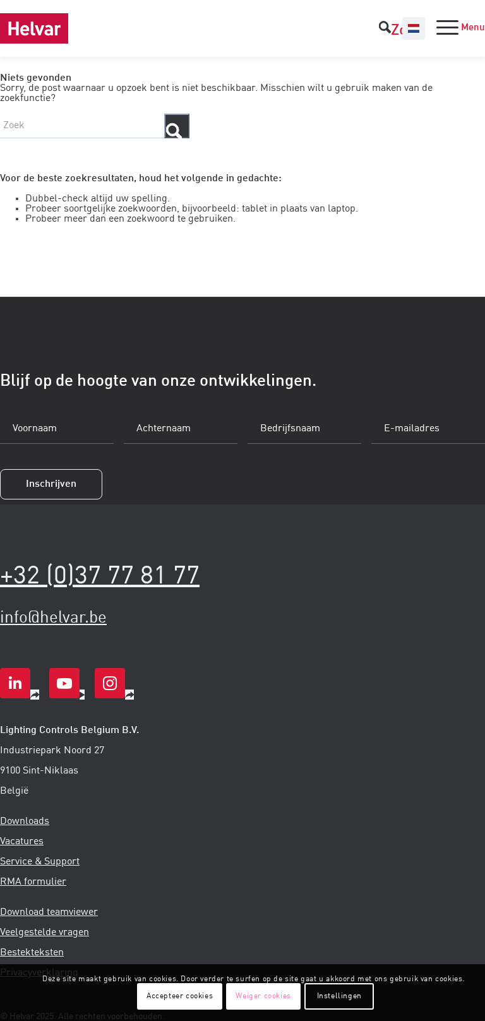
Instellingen (339, 996)
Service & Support (40, 862)
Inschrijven (51, 484)
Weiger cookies (263, 996)
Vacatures (22, 842)
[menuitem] (395, 28)
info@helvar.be (53, 618)
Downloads (24, 821)
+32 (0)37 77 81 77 (100, 576)
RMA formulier (33, 882)
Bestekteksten (32, 953)
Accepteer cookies (180, 996)
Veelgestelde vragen (44, 933)
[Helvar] (34, 28)
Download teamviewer (49, 912)
